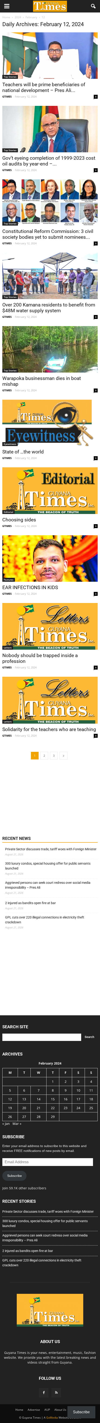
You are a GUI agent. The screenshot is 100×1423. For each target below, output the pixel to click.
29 (53, 1116)
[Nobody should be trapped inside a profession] (50, 626)
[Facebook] (43, 1392)
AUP (47, 1410)
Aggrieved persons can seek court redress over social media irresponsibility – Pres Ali (47, 885)
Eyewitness (10, 444)
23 (65, 1108)
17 (78, 1099)
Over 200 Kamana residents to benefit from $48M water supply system (48, 307)
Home (19, 1410)
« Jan (6, 1123)
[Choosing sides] (50, 490)
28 (38, 1116)
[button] (93, 6)
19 (10, 1108)
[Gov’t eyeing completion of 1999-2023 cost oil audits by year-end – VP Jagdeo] (50, 129)
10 (78, 1090)
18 (91, 1099)
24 (78, 1108)
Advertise (34, 1410)
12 (10, 1099)
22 (53, 1108)
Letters (8, 647)
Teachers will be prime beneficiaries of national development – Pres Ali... (43, 87)
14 (38, 1099)
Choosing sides (19, 520)
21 (38, 1108)
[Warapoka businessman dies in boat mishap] (50, 349)
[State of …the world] (50, 423)
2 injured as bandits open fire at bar (30, 903)
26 (10, 1116)
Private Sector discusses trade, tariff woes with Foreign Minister (51, 849)
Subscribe (14, 1176)
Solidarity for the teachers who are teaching (49, 729)
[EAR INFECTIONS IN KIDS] (50, 558)
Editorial (8, 512)
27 (24, 1116)
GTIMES (7, 96)
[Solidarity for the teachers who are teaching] (50, 700)
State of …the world (23, 452)
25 (91, 1108)
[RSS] (56, 1392)
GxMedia (52, 1418)
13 (24, 1099)
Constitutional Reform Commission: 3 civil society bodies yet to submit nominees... (47, 234)
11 (91, 1090)
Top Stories (10, 76)
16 (65, 1099)
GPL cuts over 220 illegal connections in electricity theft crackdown (44, 919)
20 (24, 1108)
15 (53, 1099)
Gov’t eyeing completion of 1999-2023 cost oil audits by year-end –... (48, 161)
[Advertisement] (37, 797)
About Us (60, 1410)
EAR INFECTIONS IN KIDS (30, 587)
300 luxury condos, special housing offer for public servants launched (47, 866)
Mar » (17, 1123)
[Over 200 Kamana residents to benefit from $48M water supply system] (50, 276)
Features (8, 579)
